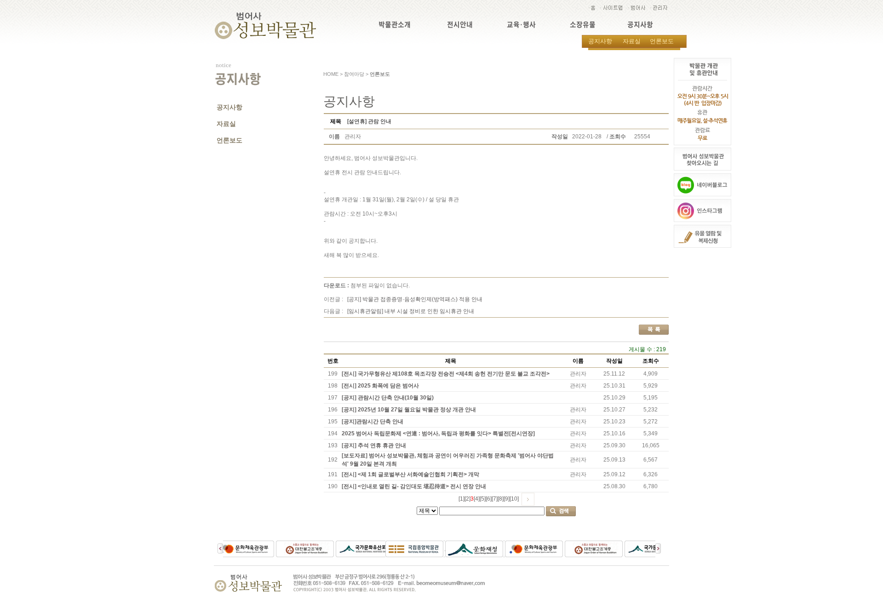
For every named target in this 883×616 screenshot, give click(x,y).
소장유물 (583, 24)
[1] (461, 499)
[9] (507, 499)
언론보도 (662, 41)
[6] (489, 499)
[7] (495, 499)
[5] (483, 499)
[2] (467, 499)
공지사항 (640, 24)
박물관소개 (394, 24)
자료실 (632, 41)
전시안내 (460, 24)
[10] (514, 499)
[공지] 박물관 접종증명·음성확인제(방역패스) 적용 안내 (414, 299)
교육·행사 (521, 24)
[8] (501, 499)
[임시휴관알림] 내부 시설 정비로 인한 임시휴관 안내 (410, 311)
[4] (477, 499)
